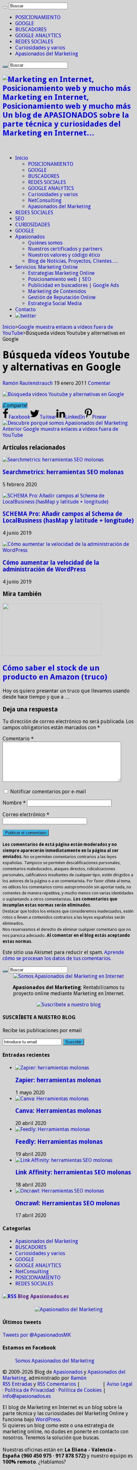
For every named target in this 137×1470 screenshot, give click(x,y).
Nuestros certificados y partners (65, 249)
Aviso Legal (120, 1384)
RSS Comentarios (56, 1384)
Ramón (78, 1378)
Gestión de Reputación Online (62, 297)
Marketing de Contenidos (57, 291)
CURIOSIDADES (32, 225)
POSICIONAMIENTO (38, 17)
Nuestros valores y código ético (64, 255)
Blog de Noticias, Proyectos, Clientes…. (73, 261)
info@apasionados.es (27, 1396)
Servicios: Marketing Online (46, 267)
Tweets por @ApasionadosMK (37, 1335)
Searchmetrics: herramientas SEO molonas (63, 472)
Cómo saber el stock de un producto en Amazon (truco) (55, 672)
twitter (28, 316)
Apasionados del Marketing (46, 54)
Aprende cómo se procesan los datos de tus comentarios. (63, 955)
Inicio (21, 158)
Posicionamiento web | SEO (59, 279)
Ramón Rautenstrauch (28, 383)
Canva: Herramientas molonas (58, 1110)
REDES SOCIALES (34, 42)
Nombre (14, 803)
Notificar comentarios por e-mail (48, 792)
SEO (19, 219)
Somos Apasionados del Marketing (54, 1361)
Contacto (25, 309)
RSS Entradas (17, 1384)
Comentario (18, 739)
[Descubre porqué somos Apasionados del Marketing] (65, 423)
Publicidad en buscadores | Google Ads (73, 285)
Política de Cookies (80, 1390)
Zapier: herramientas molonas (58, 1080)
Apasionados (30, 237)
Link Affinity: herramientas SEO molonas (73, 1172)
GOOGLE (24, 23)
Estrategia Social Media (55, 303)
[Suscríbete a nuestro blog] (69, 1005)
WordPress (47, 1419)
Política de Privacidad (30, 1390)
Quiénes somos (45, 243)
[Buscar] (5, 7)
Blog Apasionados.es (43, 1296)
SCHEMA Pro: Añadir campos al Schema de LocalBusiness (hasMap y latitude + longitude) (68, 517)
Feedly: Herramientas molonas (59, 1141)
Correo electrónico (26, 815)
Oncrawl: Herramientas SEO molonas (67, 1203)
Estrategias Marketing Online (61, 273)
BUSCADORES (31, 29)
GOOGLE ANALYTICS (38, 36)
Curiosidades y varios (40, 48)
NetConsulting (44, 200)
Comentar (99, 383)
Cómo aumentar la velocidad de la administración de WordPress (51, 566)
